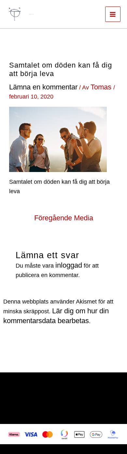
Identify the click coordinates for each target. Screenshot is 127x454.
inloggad (68, 265)
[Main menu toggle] (112, 14)
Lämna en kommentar (43, 87)
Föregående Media (63, 218)
